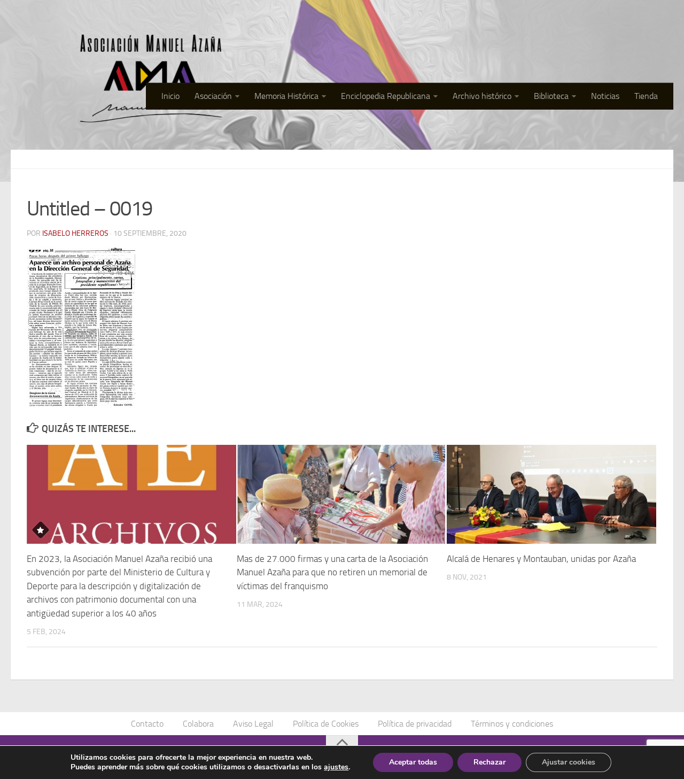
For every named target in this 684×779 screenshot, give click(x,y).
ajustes (336, 767)
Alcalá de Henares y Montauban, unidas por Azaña (541, 558)
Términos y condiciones (512, 724)
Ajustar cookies (568, 762)
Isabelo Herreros (75, 233)
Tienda (646, 96)
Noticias (605, 96)
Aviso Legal (253, 724)
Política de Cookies (326, 724)
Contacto (147, 724)
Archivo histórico (482, 96)
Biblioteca (551, 96)
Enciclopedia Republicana (385, 96)
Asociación (213, 96)
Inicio (170, 96)
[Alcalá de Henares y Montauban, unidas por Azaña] (551, 494)
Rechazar (489, 762)
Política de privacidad (415, 724)
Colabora (198, 724)
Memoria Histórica (286, 96)
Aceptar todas (413, 762)
